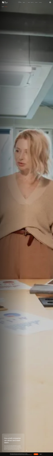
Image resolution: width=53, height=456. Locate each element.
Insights (29, 2)
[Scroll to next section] (26, 450)
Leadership (5, 6)
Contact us (40, 2)
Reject (41, 454)
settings (31, 454)
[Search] (50, 2)
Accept (36, 454)
